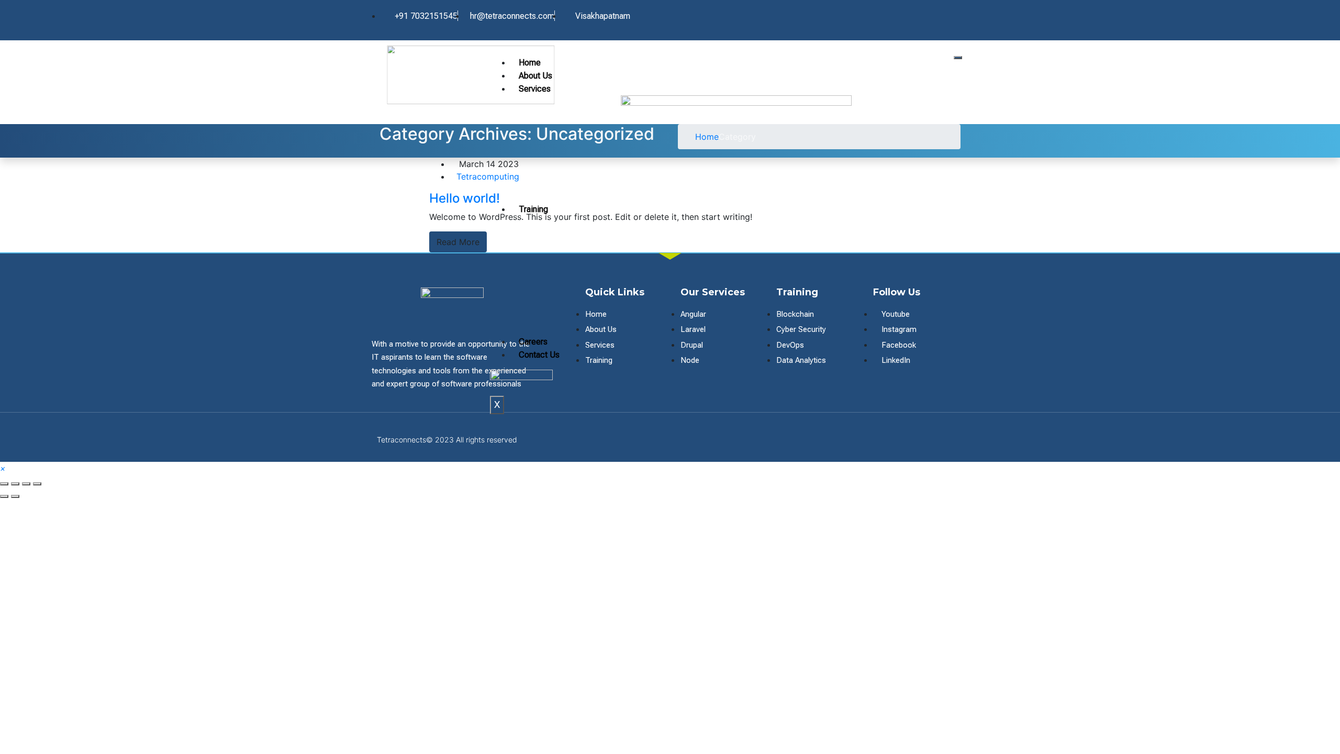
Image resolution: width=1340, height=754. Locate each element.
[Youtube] (918, 16)
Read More (458, 242)
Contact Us (539, 355)
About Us (535, 76)
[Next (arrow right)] (15, 496)
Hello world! (464, 198)
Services (535, 89)
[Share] (15, 483)
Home (530, 63)
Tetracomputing (487, 176)
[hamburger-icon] (958, 57)
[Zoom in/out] (37, 483)
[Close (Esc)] (4, 483)
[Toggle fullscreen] (26, 483)
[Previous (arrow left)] (4, 496)
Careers (533, 342)
